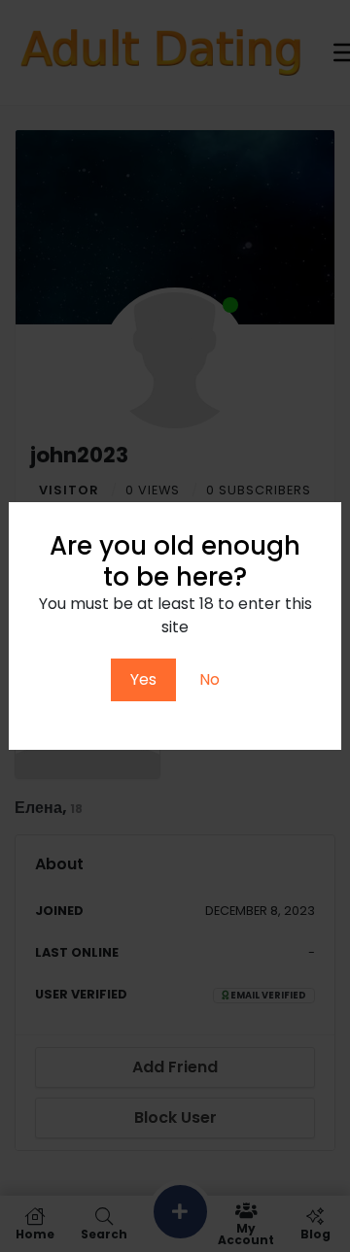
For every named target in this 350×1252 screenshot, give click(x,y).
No (209, 679)
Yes (143, 679)
